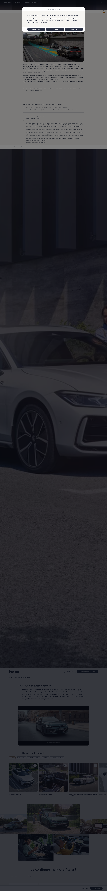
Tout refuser (55, 29)
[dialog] (53, 445)
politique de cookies (43, 22)
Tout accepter (73, 29)
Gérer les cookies (36, 29)
